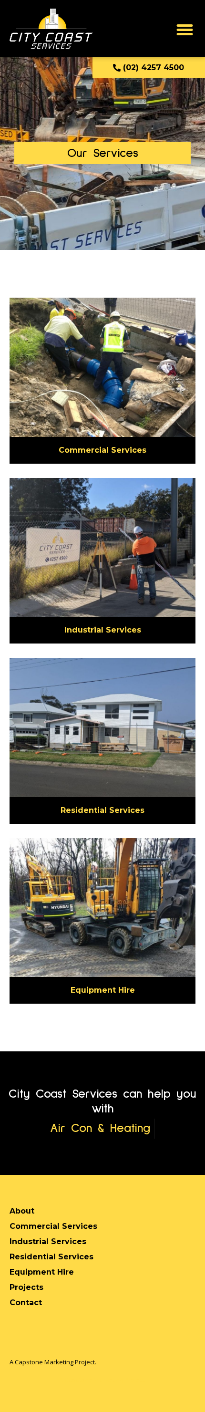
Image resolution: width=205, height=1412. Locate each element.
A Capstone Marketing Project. (53, 1362)
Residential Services (102, 810)
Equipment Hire (103, 990)
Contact (26, 1302)
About (22, 1210)
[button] (184, 30)
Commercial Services (102, 450)
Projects (26, 1287)
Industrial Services (102, 629)
